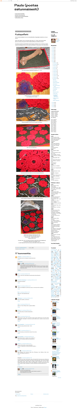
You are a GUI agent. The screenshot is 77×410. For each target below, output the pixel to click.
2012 (53, 106)
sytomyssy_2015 (56, 289)
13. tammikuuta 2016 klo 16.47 (26, 343)
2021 (53, 54)
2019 (53, 57)
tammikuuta (55, 78)
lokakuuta (55, 65)
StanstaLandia (54, 315)
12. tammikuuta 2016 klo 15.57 (25, 316)
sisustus (59, 287)
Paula (21, 263)
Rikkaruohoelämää (55, 356)
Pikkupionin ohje (30, 95)
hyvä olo (57, 256)
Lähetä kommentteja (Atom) (21, 395)
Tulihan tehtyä (54, 301)
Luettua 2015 (55, 93)
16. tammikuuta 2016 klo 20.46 (29, 368)
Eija (18, 292)
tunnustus (52, 292)
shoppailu (53, 287)
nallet (56, 275)
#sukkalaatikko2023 (54, 249)
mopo (58, 272)
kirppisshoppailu (56, 262)
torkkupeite (57, 291)
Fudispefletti (55, 89)
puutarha (59, 283)
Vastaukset (20, 261)
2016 (53, 61)
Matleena (19, 310)
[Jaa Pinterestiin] (33, 247)
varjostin (58, 294)
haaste (52, 255)
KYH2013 (57, 265)
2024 (53, 50)
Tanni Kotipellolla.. (21, 324)
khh (53, 261)
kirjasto (56, 261)
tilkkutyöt (52, 291)
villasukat (53, 295)
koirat (60, 263)
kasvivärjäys (58, 259)
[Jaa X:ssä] (31, 247)
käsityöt (59, 266)
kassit (52, 259)
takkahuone (53, 290)
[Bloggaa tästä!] (30, 247)
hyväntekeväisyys (54, 257)
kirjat (60, 261)
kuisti (54, 264)
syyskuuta (55, 67)
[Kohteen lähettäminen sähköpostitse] (29, 247)
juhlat (57, 258)
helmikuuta (55, 77)
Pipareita (54, 90)
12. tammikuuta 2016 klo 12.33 (24, 292)
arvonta (56, 251)
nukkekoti (57, 276)
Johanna (19, 343)
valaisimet (52, 294)
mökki (52, 275)
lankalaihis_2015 (54, 269)
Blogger (45, 407)
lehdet (53, 270)
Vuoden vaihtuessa (56, 100)
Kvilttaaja (19, 256)
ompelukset (59, 278)
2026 (53, 47)
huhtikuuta (55, 74)
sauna (59, 286)
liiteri (54, 271)
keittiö (52, 260)
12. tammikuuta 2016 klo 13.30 (27, 298)
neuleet (59, 275)
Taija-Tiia (53, 345)
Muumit (54, 274)
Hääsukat (54, 79)
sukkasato (59, 288)
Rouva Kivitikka (20, 336)
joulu (52, 258)
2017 (53, 60)
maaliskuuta (55, 75)
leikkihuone (59, 270)
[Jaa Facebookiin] (32, 247)
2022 (53, 53)
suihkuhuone (55, 288)
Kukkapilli (54, 363)
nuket (54, 276)
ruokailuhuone (53, 286)
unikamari (57, 293)
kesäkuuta (55, 71)
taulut (58, 290)
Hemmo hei (58, 309)
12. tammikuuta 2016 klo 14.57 (26, 310)
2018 (53, 58)
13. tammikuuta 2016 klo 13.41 (29, 336)
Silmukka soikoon (55, 308)
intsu (18, 304)
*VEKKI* (19, 330)
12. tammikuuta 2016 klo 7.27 (26, 256)
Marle (19, 316)
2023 (53, 51)
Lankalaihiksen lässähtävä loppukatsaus (55, 95)
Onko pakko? (55, 81)
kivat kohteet (53, 263)
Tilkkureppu (20, 298)
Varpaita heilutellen (56, 82)
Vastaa (19, 259)
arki (60, 250)
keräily (59, 260)
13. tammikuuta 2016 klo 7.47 (26, 330)
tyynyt (58, 292)
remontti (52, 285)
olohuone (57, 277)
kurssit (52, 265)
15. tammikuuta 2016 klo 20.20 (29, 263)
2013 (53, 105)
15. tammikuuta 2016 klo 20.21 (26, 350)
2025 (53, 48)
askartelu (53, 252)
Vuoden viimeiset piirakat (56, 98)
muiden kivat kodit (58, 273)
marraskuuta (55, 64)
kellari (56, 260)
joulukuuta (55, 62)
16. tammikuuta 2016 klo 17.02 (27, 357)
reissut (56, 284)
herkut (57, 255)
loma (58, 271)
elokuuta (54, 68)
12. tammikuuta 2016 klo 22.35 (30, 324)
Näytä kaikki (59, 377)
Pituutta (58, 302)
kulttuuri (58, 264)
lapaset (60, 269)
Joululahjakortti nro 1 (56, 87)
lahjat (56, 268)
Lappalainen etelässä (56, 370)
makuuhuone (53, 272)
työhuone (52, 293)
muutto (59, 274)
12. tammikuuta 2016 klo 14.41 (25, 304)
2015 (53, 102)
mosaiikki (52, 273)
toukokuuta (55, 72)
